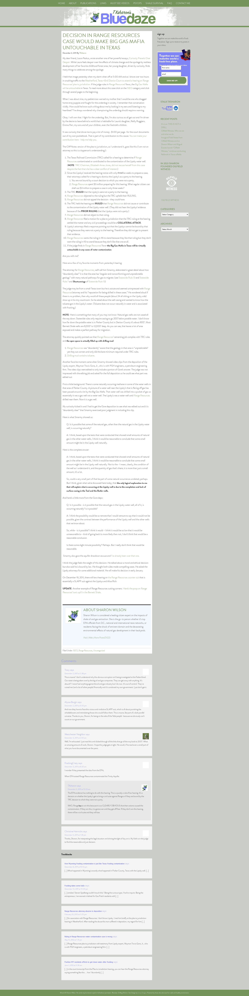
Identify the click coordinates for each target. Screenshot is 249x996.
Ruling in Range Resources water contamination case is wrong (88, 936)
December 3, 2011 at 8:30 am (76, 766)
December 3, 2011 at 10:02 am (79, 789)
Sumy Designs (142, 993)
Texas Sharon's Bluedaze (148, 16)
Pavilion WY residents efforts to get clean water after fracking (89, 962)
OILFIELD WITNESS (170, 200)
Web (91, 637)
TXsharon (72, 785)
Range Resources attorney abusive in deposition (83, 911)
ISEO (129, 88)
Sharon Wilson (111, 610)
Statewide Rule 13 (127, 277)
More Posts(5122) (102, 637)
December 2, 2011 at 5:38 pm (75, 673)
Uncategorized (99, 650)
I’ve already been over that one (125, 556)
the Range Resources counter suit (123, 577)
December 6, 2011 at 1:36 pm (75, 835)
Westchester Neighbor (75, 734)
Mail (85, 637)
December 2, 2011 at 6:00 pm (76, 705)
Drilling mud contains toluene (80, 355)
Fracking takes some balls (75, 885)
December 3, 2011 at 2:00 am (76, 738)
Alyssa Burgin (71, 702)
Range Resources (117, 84)
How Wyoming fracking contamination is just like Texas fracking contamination (95, 863)
